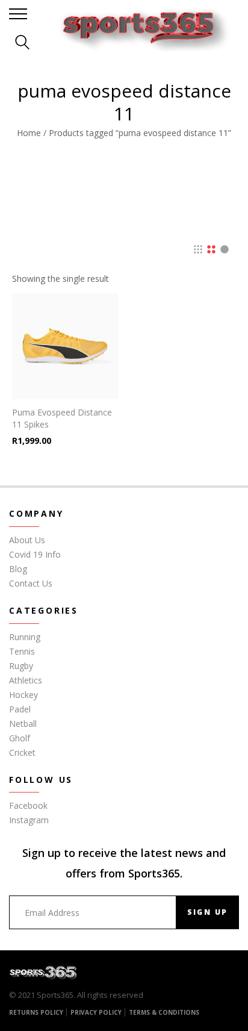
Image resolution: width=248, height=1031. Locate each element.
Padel (20, 709)
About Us (27, 540)
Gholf (19, 738)
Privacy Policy (96, 1012)
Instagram (29, 820)
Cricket (22, 752)
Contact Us (30, 583)
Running (24, 637)
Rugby (21, 665)
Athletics (25, 680)
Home (29, 133)
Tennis (22, 651)
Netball (23, 723)
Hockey (23, 694)
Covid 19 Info (35, 554)
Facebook (28, 805)
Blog (18, 569)
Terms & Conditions (164, 1012)
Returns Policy (36, 1012)
